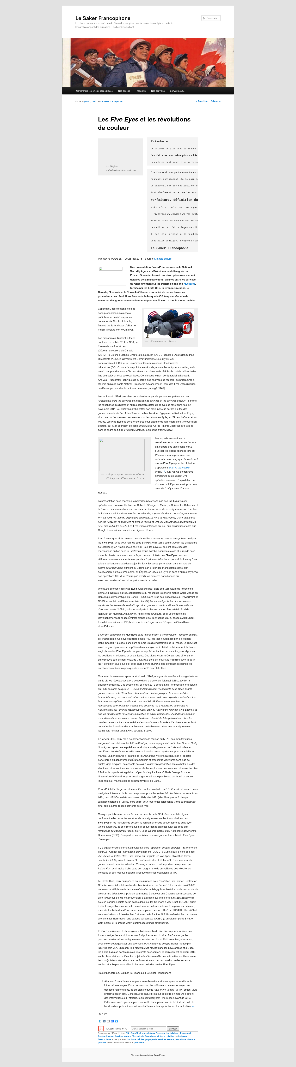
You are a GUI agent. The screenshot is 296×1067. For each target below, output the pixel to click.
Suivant (216, 101)
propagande (151, 1039)
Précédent (201, 101)
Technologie (138, 1036)
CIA (128, 1033)
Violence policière (165, 1036)
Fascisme (160, 1033)
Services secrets (123, 1036)
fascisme (131, 1039)
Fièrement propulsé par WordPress (148, 1055)
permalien (139, 1042)
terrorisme (180, 1039)
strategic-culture (162, 258)
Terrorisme (150, 1036)
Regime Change (106, 1036)
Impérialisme (172, 1033)
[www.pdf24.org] (101, 1028)
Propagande (186, 1033)
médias (140, 1039)
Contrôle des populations (143, 1033)
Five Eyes (189, 283)
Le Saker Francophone (103, 18)
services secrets (166, 1039)
